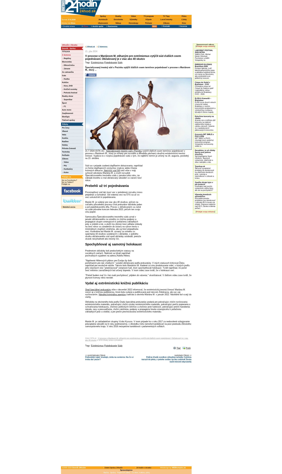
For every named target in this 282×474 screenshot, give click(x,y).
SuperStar (67, 99)
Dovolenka (118, 19)
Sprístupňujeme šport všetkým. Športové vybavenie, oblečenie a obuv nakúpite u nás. (205, 156)
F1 (64, 106)
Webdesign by (173, 468)
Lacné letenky (166, 19)
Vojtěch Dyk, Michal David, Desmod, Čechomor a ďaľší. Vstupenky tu (204, 55)
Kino (184, 23)
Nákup (118, 23)
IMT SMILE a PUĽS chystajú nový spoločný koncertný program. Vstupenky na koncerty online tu (204, 140)
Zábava (166, 23)
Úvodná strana (69, 26)
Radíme (65, 141)
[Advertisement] (147, 8)
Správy (103, 16)
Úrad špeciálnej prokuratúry (98, 289)
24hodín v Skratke (69, 45)
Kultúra (65, 82)
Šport (64, 103)
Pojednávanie (110, 62)
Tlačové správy (68, 120)
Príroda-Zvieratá (69, 148)
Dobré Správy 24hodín (113, 468)
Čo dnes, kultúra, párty (141, 473)
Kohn (66, 172)
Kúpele (149, 19)
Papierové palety (123, 473)
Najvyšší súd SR (111, 170)
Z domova (66, 55)
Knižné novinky (70, 89)
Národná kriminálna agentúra (112, 294)
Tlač (179, 348)
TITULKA (66, 51)
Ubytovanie (103, 23)
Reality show (67, 96)
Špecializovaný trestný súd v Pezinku (124, 151)
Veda (64, 135)
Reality (118, 16)
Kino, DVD (68, 86)
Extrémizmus (97, 62)
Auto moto (66, 110)
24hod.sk (90, 47)
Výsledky (133, 19)
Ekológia (66, 117)
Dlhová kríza (68, 65)
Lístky (184, 19)
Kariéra (65, 138)
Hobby (65, 145)
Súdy (120, 62)
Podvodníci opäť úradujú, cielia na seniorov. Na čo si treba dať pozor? (109, 358)
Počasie (148, 23)
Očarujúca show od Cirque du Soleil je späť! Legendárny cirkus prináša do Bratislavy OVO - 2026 (204, 88)
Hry (65, 165)
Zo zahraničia (68, 72)
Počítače (65, 155)
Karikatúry (68, 169)
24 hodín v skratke (143, 468)
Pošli (188, 348)
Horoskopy (133, 23)
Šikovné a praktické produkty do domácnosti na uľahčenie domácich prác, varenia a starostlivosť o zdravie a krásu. (204, 172)
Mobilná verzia (68, 207)
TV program (149, 16)
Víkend (65, 131)
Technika (66, 152)
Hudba (66, 79)
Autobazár (103, 19)
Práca (184, 16)
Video (133, 16)
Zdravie (66, 69)
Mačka (106, 473)
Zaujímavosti (67, 113)
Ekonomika (67, 62)
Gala (64, 75)
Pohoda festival (70, 93)
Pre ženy (65, 128)
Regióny (67, 58)
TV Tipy (166, 16)
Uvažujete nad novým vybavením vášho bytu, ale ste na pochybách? (204, 186)
